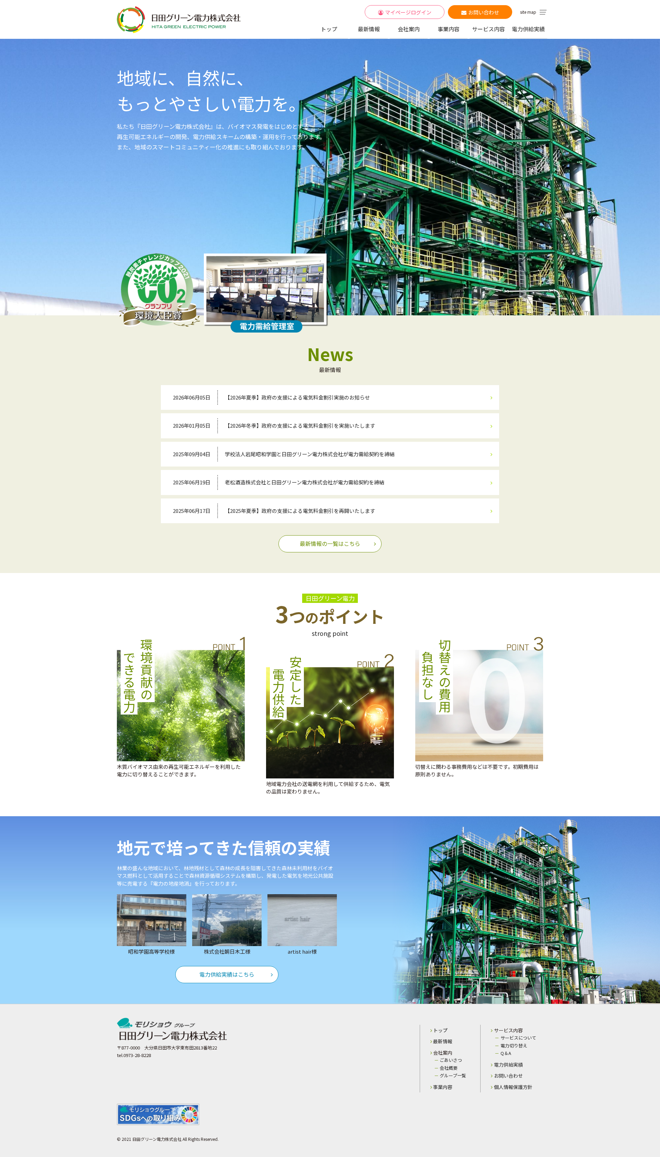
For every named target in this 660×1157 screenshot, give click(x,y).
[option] (330, 177)
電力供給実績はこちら (226, 974)
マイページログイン (408, 12)
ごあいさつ (451, 1060)
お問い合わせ (483, 12)
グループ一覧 (453, 1075)
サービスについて (518, 1037)
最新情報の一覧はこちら (330, 543)
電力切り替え (513, 1045)
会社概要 (449, 1068)
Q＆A (505, 1053)
